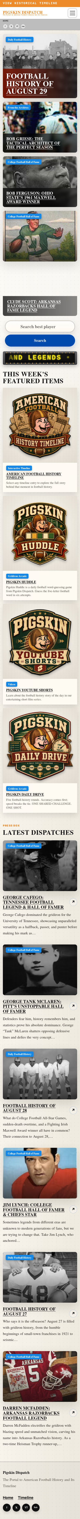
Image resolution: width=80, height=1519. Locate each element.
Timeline (25, 1497)
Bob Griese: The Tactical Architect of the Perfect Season (33, 143)
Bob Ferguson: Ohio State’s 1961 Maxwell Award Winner (31, 197)
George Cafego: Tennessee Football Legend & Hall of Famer (33, 902)
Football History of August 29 (30, 83)
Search (40, 340)
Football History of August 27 (29, 1311)
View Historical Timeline (30, 3)
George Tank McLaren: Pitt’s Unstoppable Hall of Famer (33, 1006)
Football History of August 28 (29, 1108)
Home (8, 1497)
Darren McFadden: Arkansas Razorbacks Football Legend (31, 1413)
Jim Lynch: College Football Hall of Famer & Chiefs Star (34, 1209)
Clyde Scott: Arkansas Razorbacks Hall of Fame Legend (34, 306)
